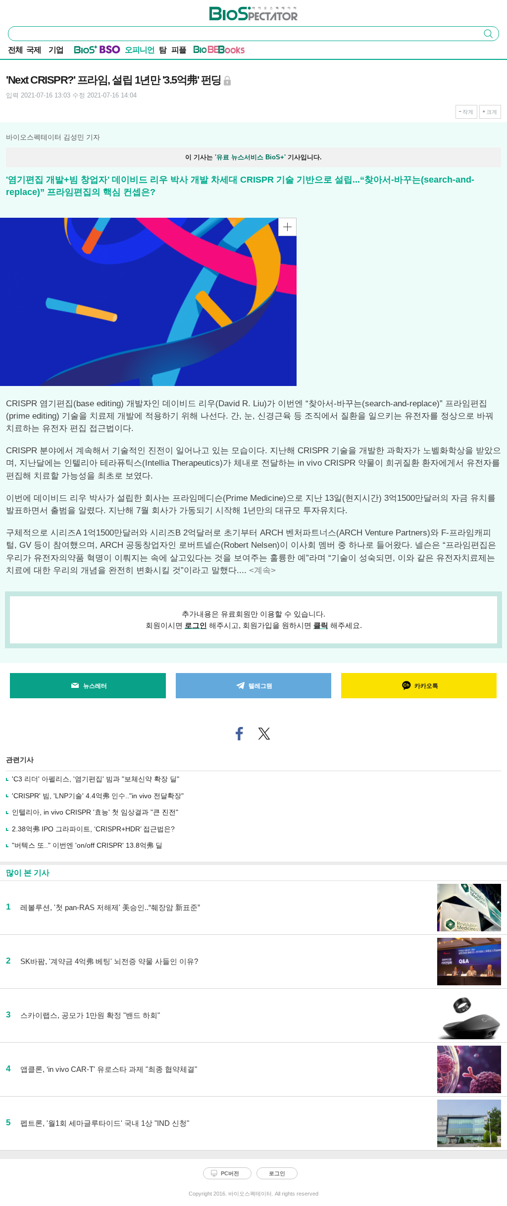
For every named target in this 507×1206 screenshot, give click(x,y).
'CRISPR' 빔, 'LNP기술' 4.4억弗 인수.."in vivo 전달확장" (98, 796)
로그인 (196, 625)
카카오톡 (426, 685)
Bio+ (86, 51)
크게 (491, 112)
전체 (15, 50)
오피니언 (139, 50)
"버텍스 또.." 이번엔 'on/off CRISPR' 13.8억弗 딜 (87, 845)
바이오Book (231, 51)
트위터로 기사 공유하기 (264, 733)
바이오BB (207, 51)
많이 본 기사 (28, 872)
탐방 (162, 51)
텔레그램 (260, 685)
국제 (33, 50)
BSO (110, 51)
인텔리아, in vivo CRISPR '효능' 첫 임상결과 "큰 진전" (95, 812)
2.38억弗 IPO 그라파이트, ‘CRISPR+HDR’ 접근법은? (93, 829)
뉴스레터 (95, 685)
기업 (56, 50)
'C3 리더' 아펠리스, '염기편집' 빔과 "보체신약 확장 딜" (95, 779)
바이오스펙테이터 (237, 10)
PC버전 (230, 1173)
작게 (467, 112)
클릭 (320, 625)
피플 (178, 50)
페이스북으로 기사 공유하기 (239, 733)
